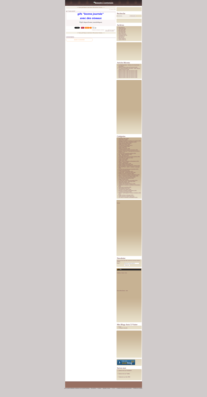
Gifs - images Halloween (124, 154)
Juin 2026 (121, 29)
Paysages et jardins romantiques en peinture (128, 141)
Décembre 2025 (122, 35)
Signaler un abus (107, 388)
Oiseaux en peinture (123, 148)
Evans (120, 326)
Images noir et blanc (123, 144)
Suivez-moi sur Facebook (125, 370)
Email (118, 263)
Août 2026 (121, 27)
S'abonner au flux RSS (124, 377)
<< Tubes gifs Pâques (82, 7)
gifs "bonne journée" (70, 11)
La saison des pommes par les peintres (127, 169)
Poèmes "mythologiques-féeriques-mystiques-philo (130, 192)
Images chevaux (122, 179)
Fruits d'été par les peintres (124, 157)
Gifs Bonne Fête (122, 138)
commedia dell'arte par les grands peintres (128, 156)
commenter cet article (109, 30)
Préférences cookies (137, 388)
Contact (99, 388)
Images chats (121, 147)
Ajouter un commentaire (79, 39)
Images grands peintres (124, 143)
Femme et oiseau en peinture (125, 173)
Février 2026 (121, 34)
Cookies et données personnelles (124, 388)
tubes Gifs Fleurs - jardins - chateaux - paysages (129, 166)
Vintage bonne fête (123, 182)
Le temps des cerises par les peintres (127, 180)
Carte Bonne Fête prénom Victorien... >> (96, 7)
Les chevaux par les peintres (125, 178)
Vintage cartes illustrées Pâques (126, 183)
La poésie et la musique (124, 191)
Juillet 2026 (121, 28)
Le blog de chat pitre (123, 328)
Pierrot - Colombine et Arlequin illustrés (127, 176)
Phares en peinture (123, 170)
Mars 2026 (121, 33)
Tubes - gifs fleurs (122, 155)
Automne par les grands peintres (126, 177)
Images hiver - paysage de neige (126, 172)
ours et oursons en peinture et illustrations (128, 174)
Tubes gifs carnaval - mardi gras (126, 181)
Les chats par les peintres (124, 145)
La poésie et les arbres (124, 189)
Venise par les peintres (124, 187)
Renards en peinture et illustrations (126, 190)
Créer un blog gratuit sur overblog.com (126, 362)
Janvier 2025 (122, 39)
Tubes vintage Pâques (123, 163)
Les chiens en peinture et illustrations (127, 197)
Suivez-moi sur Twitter (124, 373)
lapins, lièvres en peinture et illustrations (127, 161)
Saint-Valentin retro (123, 188)
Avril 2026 (121, 31)
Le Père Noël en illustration (125, 171)
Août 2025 (121, 36)
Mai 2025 (121, 37)
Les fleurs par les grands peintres (126, 153)
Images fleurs (121, 139)
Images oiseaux (122, 159)
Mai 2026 (121, 30)
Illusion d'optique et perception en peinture (128, 165)
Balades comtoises (75, 388)
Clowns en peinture (123, 146)
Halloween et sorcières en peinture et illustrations (129, 185)
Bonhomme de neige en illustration (126, 142)
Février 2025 (121, 38)
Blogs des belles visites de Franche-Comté (128, 67)
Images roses (121, 160)
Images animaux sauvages (124, 164)
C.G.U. (113, 388)
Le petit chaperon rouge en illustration (127, 150)
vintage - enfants (122, 162)
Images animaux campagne (125, 195)
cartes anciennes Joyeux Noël (125, 196)
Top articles (93, 388)
